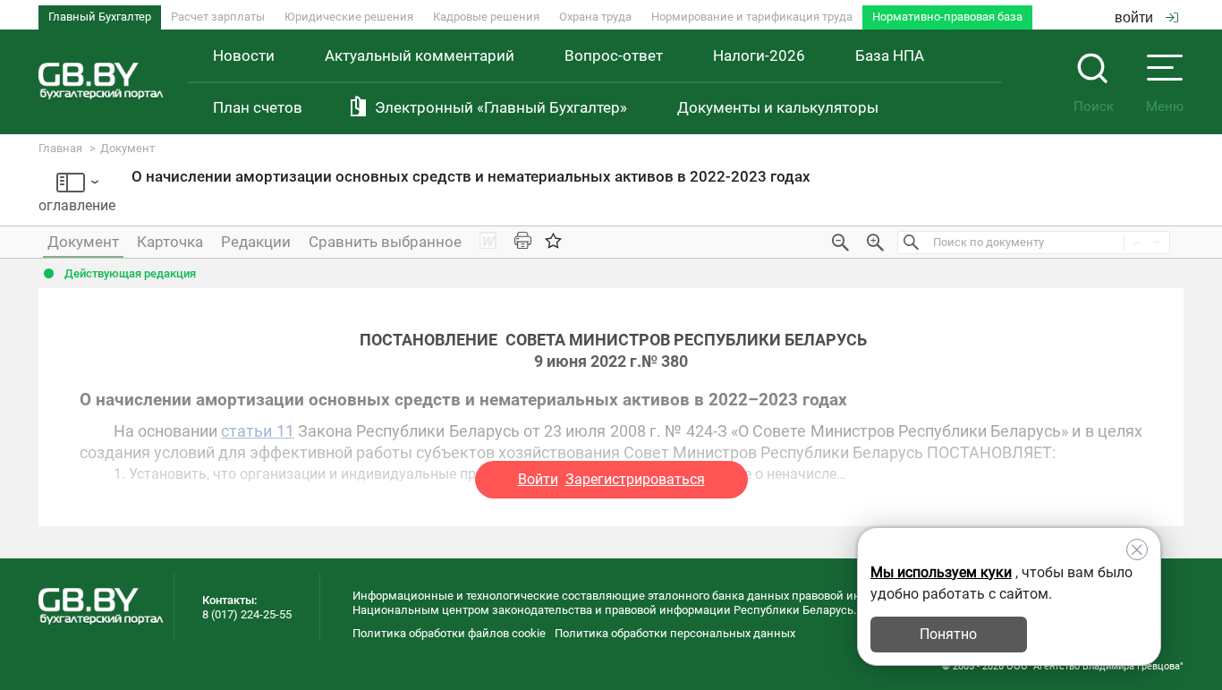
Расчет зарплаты (218, 16)
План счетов (257, 107)
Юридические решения (348, 16)
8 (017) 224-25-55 (247, 614)
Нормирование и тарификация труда (752, 16)
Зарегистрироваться (635, 479)
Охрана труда (595, 16)
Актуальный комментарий (419, 55)
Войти (538, 479)
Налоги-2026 (759, 55)
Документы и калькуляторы (777, 107)
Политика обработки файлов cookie (449, 633)
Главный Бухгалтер (99, 16)
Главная (60, 148)
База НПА (889, 55)
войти (1134, 17)
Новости (244, 55)
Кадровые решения (486, 16)
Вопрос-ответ (613, 55)
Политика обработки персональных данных (675, 633)
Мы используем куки (941, 572)
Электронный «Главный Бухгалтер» (501, 107)
